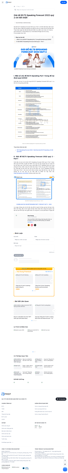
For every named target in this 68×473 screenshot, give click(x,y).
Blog (18, 6)
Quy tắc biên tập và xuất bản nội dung (23, 22)
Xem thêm (30, 222)
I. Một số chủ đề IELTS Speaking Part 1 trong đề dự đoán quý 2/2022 (33, 39)
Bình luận (16, 243)
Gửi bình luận (18, 255)
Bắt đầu (64, 2)
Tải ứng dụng (62, 399)
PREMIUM (17, 289)
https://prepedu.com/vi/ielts (21, 173)
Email (36, 236)
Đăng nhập (24, 268)
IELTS (23, 6)
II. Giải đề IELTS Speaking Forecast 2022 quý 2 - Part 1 (30, 41)
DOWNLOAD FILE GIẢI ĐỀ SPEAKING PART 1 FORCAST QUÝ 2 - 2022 (34, 204)
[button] (16, 281)
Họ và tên (16, 236)
